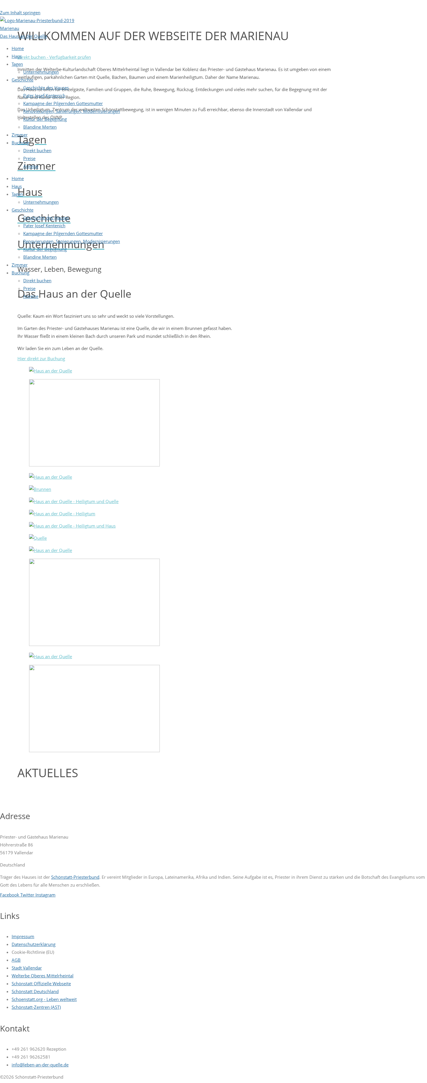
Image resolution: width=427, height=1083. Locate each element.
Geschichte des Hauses (46, 87)
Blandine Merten (40, 127)
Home (18, 48)
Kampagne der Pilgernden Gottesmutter (63, 103)
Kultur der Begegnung (45, 119)
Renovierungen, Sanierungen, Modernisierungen (71, 111)
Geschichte (22, 80)
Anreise (30, 166)
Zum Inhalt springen (20, 12)
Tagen (17, 64)
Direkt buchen (37, 150)
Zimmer (20, 135)
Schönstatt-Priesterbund (75, 877)
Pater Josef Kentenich (44, 95)
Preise (29, 158)
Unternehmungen (41, 72)
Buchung (20, 142)
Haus (17, 56)
